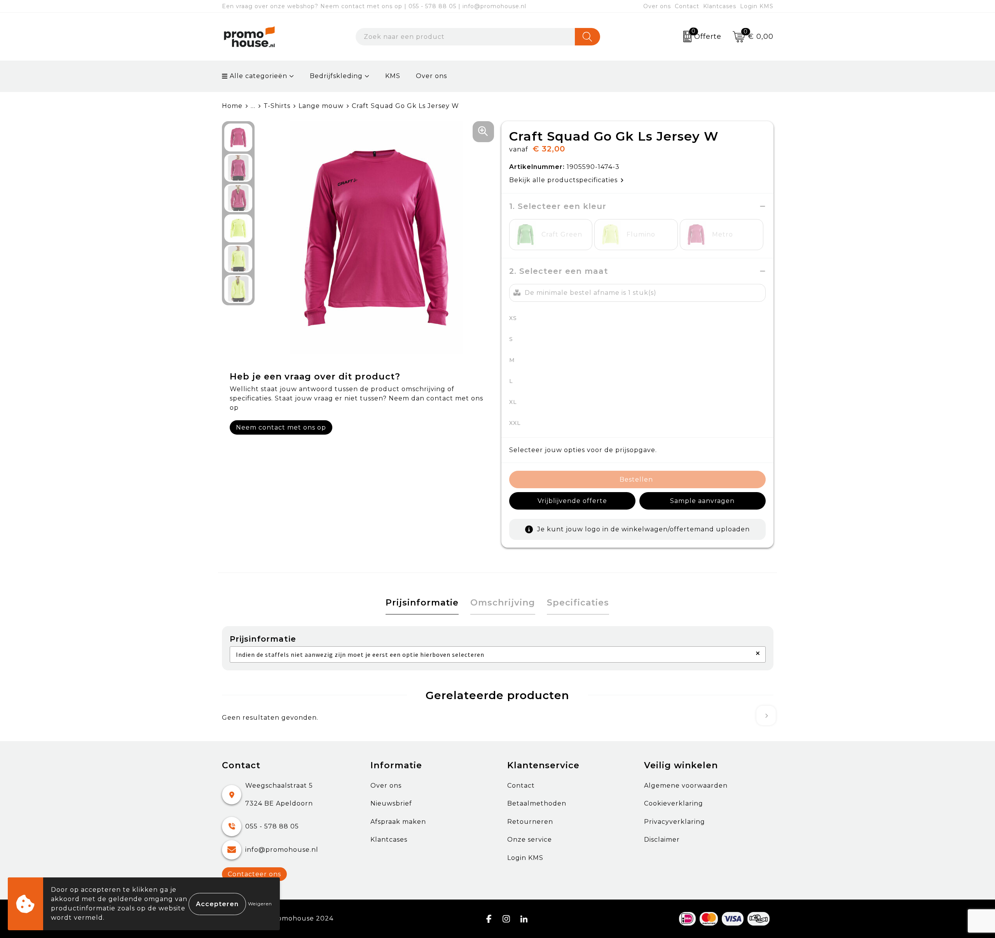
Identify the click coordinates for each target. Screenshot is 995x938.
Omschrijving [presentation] (502, 602)
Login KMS (756, 6)
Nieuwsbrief (391, 803)
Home (232, 106)
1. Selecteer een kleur (557, 206)
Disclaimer (662, 839)
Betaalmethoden (536, 803)
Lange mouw (321, 106)
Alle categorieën (257, 76)
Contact (687, 6)
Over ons (657, 6)
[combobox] (465, 36)
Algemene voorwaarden (686, 785)
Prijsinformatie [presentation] (422, 602)
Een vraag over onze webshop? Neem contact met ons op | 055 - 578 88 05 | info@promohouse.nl (374, 6)
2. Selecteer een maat (558, 271)
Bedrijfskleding (336, 76)
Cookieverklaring (673, 803)
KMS (392, 76)
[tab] (422, 603)
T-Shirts (277, 106)
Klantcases (719, 6)
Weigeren (260, 904)
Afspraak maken (398, 821)
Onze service (529, 839)
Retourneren (530, 821)
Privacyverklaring (674, 821)
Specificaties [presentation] (578, 602)
